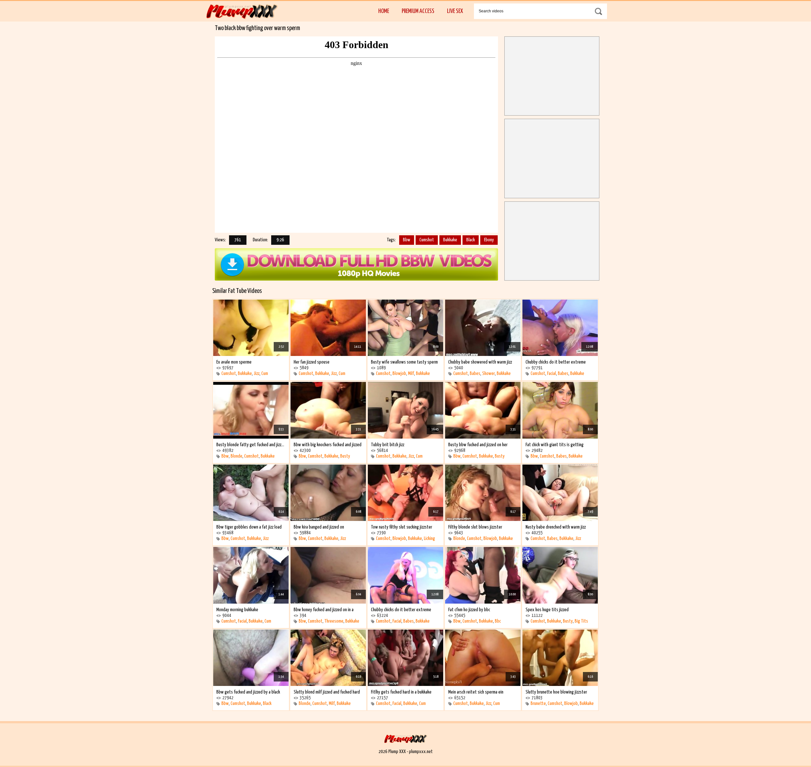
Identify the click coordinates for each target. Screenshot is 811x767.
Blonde (236, 456)
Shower (488, 373)
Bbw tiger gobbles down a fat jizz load (249, 527)
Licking (429, 538)
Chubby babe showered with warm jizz (480, 362)
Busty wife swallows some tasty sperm (404, 362)
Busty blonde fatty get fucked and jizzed (250, 444)
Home (383, 11)
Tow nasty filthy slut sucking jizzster (401, 527)
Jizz (256, 373)
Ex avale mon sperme (234, 362)
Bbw (406, 240)
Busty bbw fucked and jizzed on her (478, 444)
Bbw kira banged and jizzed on (319, 527)
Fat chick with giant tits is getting (555, 444)
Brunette (538, 703)
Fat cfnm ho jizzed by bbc (469, 609)
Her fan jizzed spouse (311, 362)
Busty (345, 456)
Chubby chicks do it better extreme (556, 362)
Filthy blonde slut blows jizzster (475, 527)
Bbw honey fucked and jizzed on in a (324, 609)
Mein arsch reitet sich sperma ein (475, 692)
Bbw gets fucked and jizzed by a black (248, 692)
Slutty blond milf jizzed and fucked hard (327, 692)
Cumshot (426, 240)
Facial (551, 373)
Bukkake (450, 240)
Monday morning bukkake (237, 609)
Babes (475, 373)
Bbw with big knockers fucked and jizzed (327, 444)
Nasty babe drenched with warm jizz (556, 527)
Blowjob (399, 373)
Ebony (489, 240)
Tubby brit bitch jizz (387, 444)
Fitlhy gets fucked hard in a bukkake (401, 692)
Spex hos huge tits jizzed (547, 609)
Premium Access (418, 11)
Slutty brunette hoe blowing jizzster (556, 692)
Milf (411, 373)
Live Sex (455, 11)
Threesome (333, 621)
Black (470, 240)
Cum (264, 373)
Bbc (498, 621)
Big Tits (581, 621)
